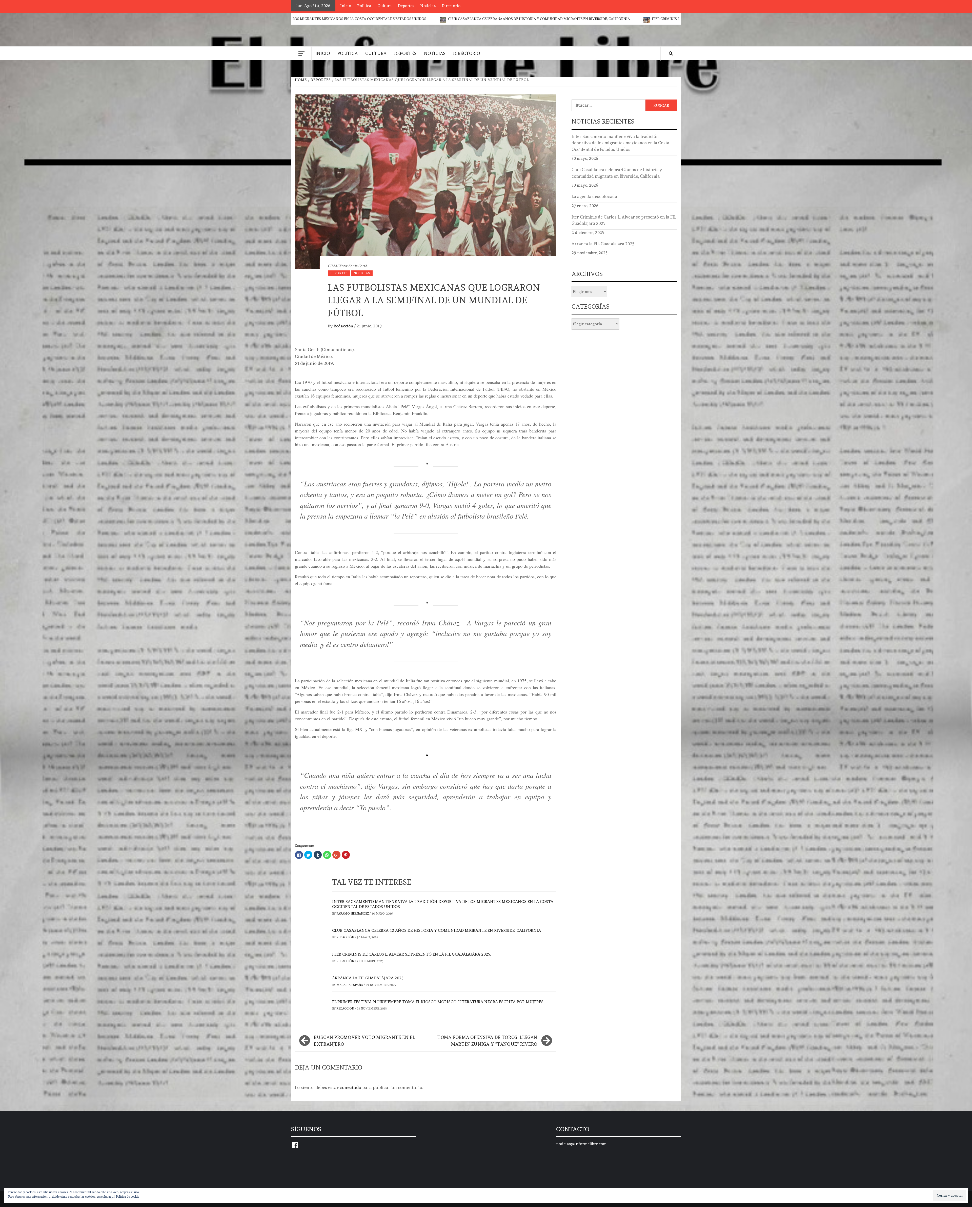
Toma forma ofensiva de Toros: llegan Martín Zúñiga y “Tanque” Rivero (487, 1041)
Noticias (428, 5)
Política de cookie (127, 1196)
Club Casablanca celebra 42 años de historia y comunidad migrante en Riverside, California (343, 19)
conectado (350, 1087)
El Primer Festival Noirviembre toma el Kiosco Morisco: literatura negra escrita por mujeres (437, 1001)
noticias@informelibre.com (581, 1143)
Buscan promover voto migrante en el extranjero (364, 1041)
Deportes (406, 5)
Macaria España (350, 985)
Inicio (345, 5)
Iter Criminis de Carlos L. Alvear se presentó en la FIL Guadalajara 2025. (524, 19)
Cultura (384, 5)
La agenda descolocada (594, 196)
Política (364, 5)
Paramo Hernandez (353, 913)
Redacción (344, 326)
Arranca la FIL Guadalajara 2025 (367, 978)
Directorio (451, 5)
